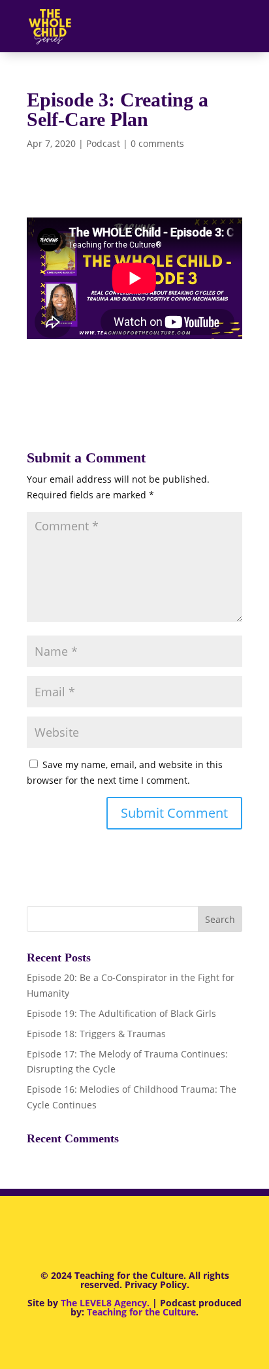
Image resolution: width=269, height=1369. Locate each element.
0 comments (157, 143)
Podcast (103, 143)
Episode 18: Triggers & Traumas (96, 1033)
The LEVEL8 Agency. (105, 1303)
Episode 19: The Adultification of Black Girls (121, 1013)
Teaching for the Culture (141, 1312)
